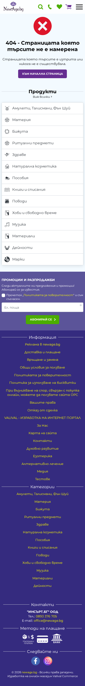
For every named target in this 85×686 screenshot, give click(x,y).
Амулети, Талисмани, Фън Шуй (41, 108)
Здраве (19, 154)
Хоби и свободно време (34, 213)
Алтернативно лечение (42, 464)
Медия (42, 471)
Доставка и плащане (42, 352)
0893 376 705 (46, 616)
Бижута (20, 131)
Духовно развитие (43, 448)
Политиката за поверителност (48, 295)
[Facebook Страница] (35, 661)
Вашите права (43, 402)
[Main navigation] (79, 7)
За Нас (42, 425)
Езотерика (42, 456)
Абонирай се (41, 319)
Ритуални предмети (32, 143)
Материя (21, 120)
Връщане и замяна (42, 360)
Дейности (22, 247)
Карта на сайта (43, 433)
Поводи (19, 201)
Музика (19, 224)
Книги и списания (29, 189)
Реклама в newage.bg (42, 344)
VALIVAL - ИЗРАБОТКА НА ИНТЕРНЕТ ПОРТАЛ (42, 418)
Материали (23, 236)
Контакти (42, 441)
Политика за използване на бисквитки (42, 383)
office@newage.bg (48, 621)
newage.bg (29, 672)
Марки (18, 259)
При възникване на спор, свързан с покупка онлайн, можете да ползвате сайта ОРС (42, 392)
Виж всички (41, 96)
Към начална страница (42, 73)
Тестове (42, 479)
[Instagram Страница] (47, 661)
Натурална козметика (34, 166)
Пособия (20, 178)
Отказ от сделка (42, 410)
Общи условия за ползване (42, 367)
